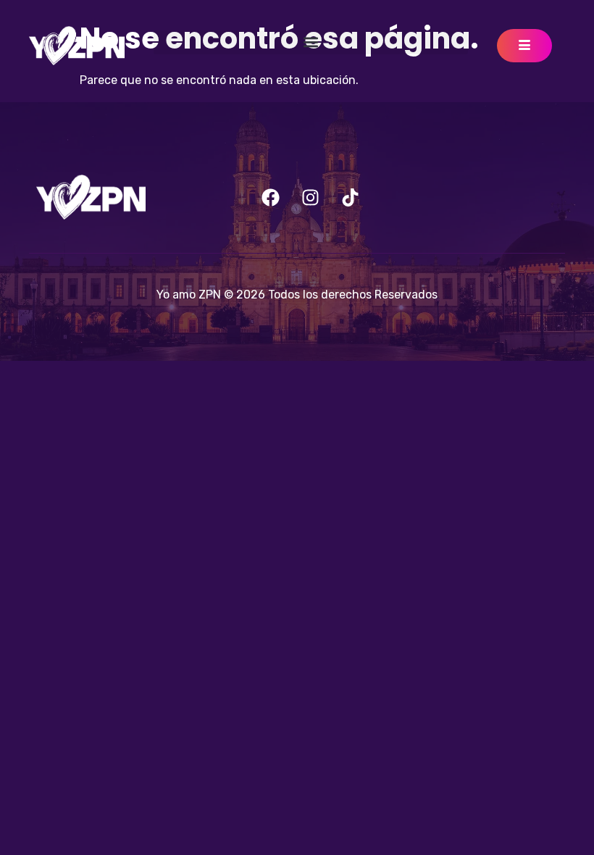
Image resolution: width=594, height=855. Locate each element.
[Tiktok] (350, 197)
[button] (311, 42)
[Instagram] (311, 197)
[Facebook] (271, 197)
